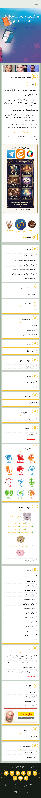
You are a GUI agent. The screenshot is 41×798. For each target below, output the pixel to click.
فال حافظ (32, 692)
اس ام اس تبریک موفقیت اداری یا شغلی (24, 269)
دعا (34, 386)
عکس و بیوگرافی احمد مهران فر (20, 132)
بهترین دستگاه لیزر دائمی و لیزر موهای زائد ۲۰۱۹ (21, 662)
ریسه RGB (32, 434)
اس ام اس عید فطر (30, 278)
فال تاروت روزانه (30, 576)
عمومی (25, 237)
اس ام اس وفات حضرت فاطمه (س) (25, 260)
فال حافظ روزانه (30, 696)
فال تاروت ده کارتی (29, 621)
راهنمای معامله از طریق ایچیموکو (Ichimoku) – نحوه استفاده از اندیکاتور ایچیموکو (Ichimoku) (21, 656)
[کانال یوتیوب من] (20, 778)
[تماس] (12, 773)
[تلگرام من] (29, 773)
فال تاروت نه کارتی (29, 617)
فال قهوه (32, 325)
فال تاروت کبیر (30, 580)
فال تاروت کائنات (30, 590)
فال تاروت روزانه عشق (28, 630)
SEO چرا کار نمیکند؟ (30, 666)
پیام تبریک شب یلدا (29, 705)
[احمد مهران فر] (33, 69)
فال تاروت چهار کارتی (29, 603)
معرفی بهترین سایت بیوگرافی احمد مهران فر (21, 18)
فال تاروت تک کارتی (29, 594)
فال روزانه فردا (30, 757)
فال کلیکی (32, 402)
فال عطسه (32, 736)
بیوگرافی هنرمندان (29, 752)
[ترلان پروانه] (21, 69)
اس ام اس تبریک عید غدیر (27, 264)
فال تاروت (32, 639)
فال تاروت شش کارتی (29, 612)
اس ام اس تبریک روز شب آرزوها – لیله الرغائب (22, 273)
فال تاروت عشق (30, 626)
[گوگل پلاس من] (26, 778)
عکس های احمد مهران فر (20, 77)
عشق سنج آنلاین (30, 418)
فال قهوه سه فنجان (29, 330)
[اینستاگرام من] (18, 773)
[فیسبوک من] (23, 773)
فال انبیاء (32, 309)
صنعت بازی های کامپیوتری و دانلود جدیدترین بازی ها (20, 671)
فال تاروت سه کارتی (29, 599)
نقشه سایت (12, 791)
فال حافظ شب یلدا (30, 701)
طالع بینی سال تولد (29, 560)
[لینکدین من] (15, 778)
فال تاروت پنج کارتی (29, 608)
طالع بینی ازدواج (30, 366)
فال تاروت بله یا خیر (29, 635)
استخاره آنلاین (31, 294)
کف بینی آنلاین (31, 350)
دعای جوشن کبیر (30, 382)
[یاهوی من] (35, 773)
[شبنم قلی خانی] (9, 69)
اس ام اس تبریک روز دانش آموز (26, 255)
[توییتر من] (6, 773)
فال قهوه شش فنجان (29, 334)
